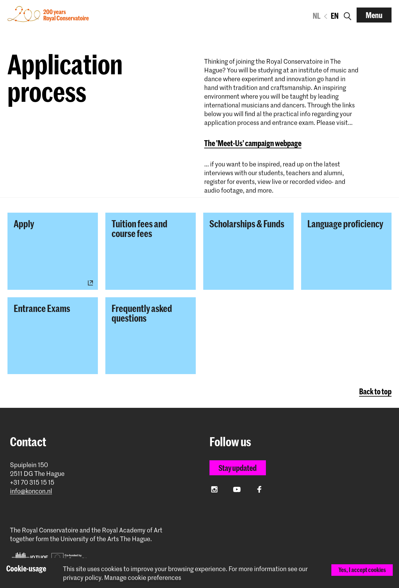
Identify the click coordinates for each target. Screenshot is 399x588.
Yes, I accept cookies (362, 569)
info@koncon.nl (31, 491)
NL (316, 15)
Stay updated (238, 467)
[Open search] (348, 15)
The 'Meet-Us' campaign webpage (252, 143)
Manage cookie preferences (142, 577)
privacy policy (82, 577)
